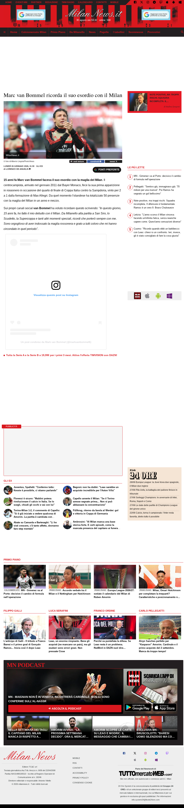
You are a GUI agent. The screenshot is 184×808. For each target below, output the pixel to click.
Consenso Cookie (82, 783)
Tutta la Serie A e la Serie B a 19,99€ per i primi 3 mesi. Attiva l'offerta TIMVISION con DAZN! (61, 355)
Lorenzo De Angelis (17, 169)
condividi (95, 161)
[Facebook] (135, 2)
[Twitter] (141, 2)
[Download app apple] (167, 2)
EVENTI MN (21, 2)
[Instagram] (148, 2)
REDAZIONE (51, 2)
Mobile (76, 758)
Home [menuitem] (13, 32)
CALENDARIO (85, 2)
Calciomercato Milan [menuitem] (33, 32)
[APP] (138, 295)
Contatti (77, 768)
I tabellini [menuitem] (118, 32)
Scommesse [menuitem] (135, 32)
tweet (113, 161)
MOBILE (114, 2)
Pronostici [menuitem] (154, 32)
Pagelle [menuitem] (104, 32)
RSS (75, 763)
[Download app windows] (180, 2)
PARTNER (36, 2)
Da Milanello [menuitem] (77, 32)
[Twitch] (161, 2)
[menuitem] (4, 32)
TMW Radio (68, 2)
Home (8, 2)
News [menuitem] (92, 32)
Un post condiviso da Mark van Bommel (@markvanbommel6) (56, 342)
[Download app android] (173, 2)
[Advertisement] (154, 325)
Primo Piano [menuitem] (58, 32)
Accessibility (80, 773)
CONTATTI (101, 2)
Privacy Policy (81, 778)
